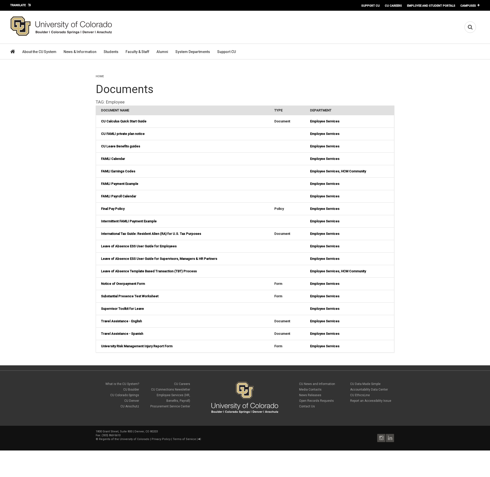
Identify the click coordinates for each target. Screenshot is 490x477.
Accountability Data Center (369, 389)
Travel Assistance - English (121, 321)
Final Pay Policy (113, 209)
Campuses (468, 5)
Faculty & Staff (137, 52)
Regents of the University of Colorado (124, 439)
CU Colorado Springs (124, 395)
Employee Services (324, 121)
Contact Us (307, 406)
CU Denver (131, 401)
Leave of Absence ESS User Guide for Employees (139, 246)
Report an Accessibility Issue (370, 401)
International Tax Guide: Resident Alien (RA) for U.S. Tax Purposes (151, 234)
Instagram (381, 438)
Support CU (370, 5)
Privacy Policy (161, 439)
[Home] (61, 34)
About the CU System (39, 52)
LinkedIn (390, 438)
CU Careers (393, 5)
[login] (199, 439)
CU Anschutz (129, 406)
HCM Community (353, 171)
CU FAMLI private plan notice (123, 134)
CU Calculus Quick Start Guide (123, 121)
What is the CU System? (122, 384)
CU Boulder (131, 389)
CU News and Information (317, 384)
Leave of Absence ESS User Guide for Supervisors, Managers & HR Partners (159, 259)
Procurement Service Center (170, 406)
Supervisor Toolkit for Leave (122, 309)
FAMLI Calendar (113, 159)
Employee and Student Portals (431, 5)
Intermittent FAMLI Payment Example (129, 221)
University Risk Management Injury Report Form (137, 346)
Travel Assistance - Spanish (122, 334)
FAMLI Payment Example (119, 184)
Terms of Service (184, 439)
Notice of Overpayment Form (123, 284)
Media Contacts (310, 389)
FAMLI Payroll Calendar (118, 196)
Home (100, 76)
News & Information (80, 52)
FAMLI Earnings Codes (118, 171)
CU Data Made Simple (365, 384)
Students (111, 52)
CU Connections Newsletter (170, 389)
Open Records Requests (316, 401)
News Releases (310, 395)
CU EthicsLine (360, 395)
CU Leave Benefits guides (120, 146)
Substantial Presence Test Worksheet (129, 296)
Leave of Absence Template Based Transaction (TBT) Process (149, 271)
